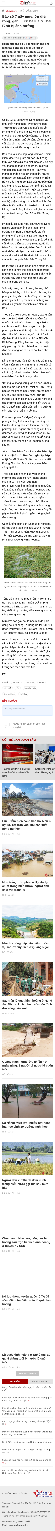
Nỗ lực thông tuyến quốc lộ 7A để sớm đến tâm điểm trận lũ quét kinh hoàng (27, 1300)
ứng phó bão (9, 694)
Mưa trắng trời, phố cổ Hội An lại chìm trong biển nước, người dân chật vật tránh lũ (25, 886)
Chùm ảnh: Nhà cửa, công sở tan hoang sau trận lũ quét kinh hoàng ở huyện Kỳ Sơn (26, 1242)
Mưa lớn (16, 682)
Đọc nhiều (15, 1381)
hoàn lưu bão (30, 688)
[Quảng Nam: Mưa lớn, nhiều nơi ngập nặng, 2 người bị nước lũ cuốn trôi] (27, 1040)
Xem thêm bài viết (27, 1374)
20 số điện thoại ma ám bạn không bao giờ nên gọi (27, 1442)
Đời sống (7, 952)
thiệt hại (23, 694)
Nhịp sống (8, 895)
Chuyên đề (11, 11)
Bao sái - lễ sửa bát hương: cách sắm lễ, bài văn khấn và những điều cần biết (25, 1472)
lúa (18, 688)
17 (27, 1400)
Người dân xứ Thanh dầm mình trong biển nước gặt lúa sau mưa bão (25, 1184)
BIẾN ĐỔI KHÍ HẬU (29, 10)
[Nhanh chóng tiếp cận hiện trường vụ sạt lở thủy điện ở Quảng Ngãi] (27, 921)
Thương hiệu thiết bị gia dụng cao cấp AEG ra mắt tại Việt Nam (16, 772)
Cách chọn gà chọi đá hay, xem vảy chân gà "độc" (26, 1421)
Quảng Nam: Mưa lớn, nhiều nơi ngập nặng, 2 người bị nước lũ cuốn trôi (27, 1065)
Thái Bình (29, 682)
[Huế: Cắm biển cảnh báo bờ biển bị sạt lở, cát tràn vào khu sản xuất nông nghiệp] (27, 799)
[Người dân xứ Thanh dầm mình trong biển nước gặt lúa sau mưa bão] (27, 1158)
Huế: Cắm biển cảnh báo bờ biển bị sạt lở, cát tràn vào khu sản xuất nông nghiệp (26, 824)
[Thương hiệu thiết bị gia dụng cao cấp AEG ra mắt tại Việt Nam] (17, 754)
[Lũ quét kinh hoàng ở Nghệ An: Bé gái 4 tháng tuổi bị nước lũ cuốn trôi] (27, 1333)
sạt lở (41, 682)
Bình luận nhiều (40, 1381)
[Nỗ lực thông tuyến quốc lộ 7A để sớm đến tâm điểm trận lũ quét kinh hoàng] (27, 1275)
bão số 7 (7, 688)
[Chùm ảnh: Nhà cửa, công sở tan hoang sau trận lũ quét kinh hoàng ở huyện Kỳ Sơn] (27, 1216)
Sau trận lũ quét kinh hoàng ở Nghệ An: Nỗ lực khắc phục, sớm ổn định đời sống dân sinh (27, 1004)
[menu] (4, 3)
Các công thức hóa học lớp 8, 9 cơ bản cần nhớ (25, 1459)
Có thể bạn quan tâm (19, 739)
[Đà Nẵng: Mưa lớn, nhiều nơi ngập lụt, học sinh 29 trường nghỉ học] (27, 1101)
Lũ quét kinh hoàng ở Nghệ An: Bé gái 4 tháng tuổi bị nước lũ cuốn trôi (26, 1358)
